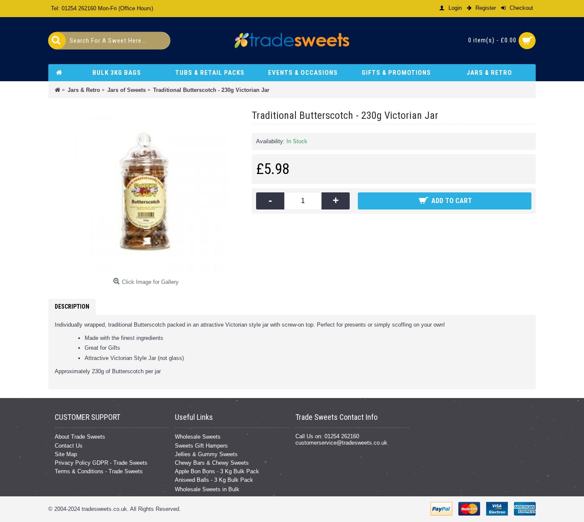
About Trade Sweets (80, 437)
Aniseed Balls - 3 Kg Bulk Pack (214, 480)
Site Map (66, 454)
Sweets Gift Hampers (201, 445)
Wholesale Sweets (198, 437)
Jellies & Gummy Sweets (206, 454)
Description (72, 306)
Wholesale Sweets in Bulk (207, 489)
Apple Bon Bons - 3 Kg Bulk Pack (217, 471)
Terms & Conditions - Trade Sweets (99, 471)
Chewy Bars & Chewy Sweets (212, 463)
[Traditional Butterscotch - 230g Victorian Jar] (145, 190)
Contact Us (69, 445)
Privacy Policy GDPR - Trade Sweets (101, 463)
